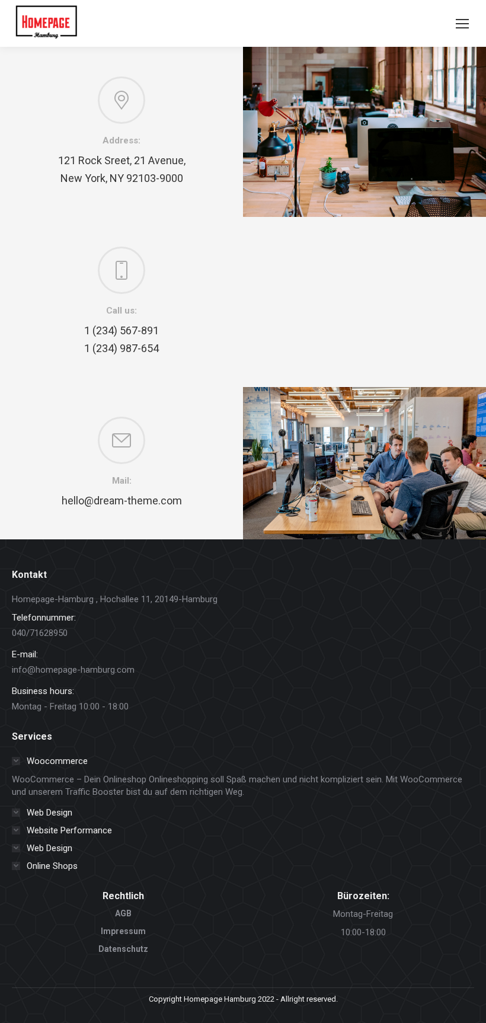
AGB (123, 913)
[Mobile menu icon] (462, 24)
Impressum (123, 931)
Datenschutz (123, 949)
